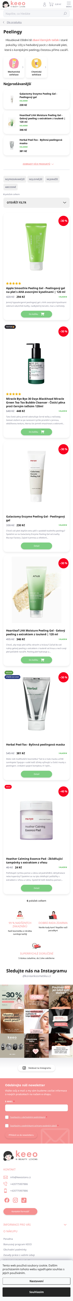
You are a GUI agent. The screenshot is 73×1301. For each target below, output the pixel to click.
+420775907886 (19, 1184)
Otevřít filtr (16, 202)
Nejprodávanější (15, 179)
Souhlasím (36, 1292)
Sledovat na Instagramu (39, 1067)
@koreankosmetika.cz (36, 976)
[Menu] (69, 4)
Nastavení (36, 1281)
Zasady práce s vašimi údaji (19, 1255)
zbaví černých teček (45, 40)
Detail (36, 545)
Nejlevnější (35, 179)
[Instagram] (15, 1200)
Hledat (65, 13)
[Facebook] (6, 1200)
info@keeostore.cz (20, 1177)
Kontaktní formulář (20, 1211)
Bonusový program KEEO (17, 1244)
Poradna (8, 1238)
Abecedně (10, 187)
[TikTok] (23, 1200)
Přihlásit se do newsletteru (21, 1135)
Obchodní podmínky (14, 1249)
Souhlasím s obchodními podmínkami (27, 1117)
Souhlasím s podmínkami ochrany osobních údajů (33, 1125)
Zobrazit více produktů (36, 164)
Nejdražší (52, 179)
